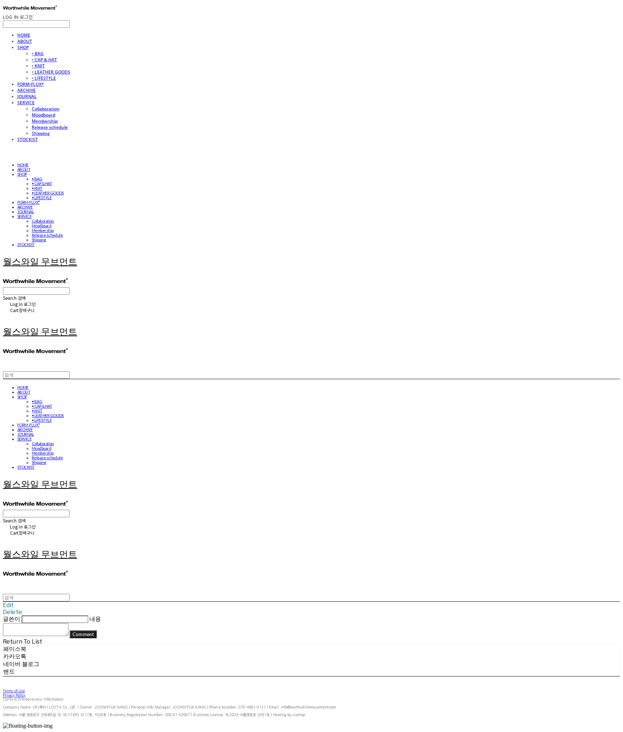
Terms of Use (14, 691)
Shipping (41, 133)
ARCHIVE (26, 90)
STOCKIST (27, 139)
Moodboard (43, 115)
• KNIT (38, 66)
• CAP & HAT (44, 60)
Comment (83, 634)
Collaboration (45, 109)
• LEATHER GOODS (51, 72)
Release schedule (50, 127)
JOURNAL (27, 96)
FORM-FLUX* (30, 84)
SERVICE (26, 103)
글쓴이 (11, 618)
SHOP (23, 47)
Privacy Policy (14, 695)
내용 (95, 618)
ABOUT (24, 41)
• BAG (38, 54)
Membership (45, 121)
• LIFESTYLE (44, 78)
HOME (23, 35)
